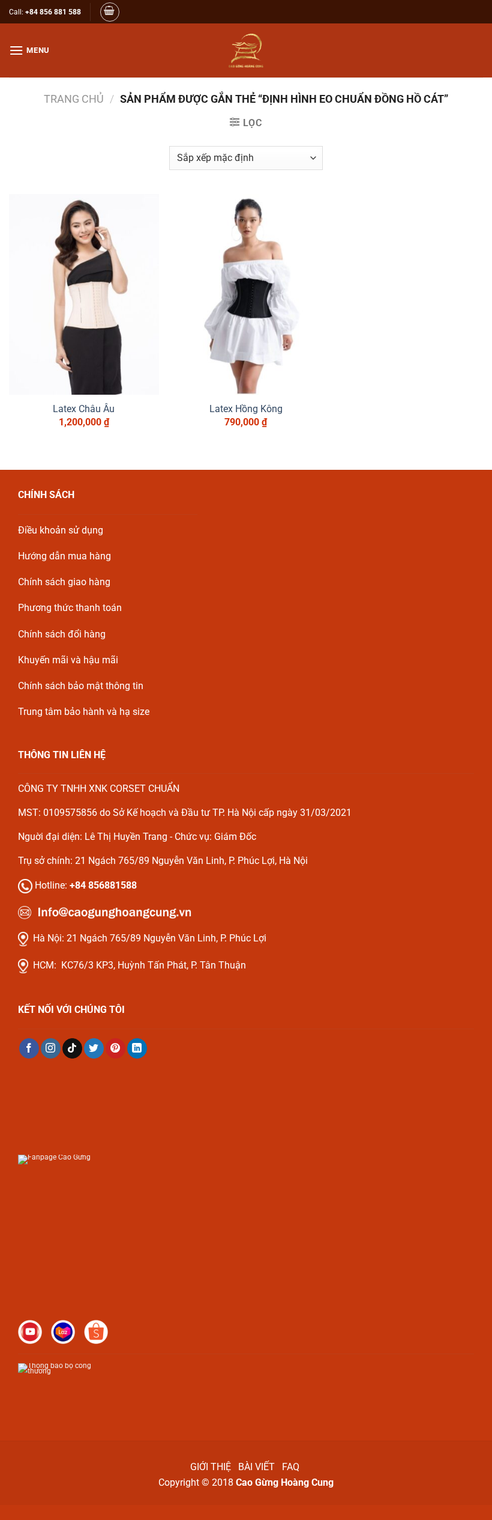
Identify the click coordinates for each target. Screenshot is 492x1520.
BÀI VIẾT (256, 1467)
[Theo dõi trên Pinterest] (115, 1048)
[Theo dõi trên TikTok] (72, 1048)
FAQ (292, 1467)
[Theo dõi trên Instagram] (51, 1048)
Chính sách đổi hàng (62, 634)
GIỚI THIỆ (210, 1467)
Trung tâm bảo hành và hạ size (83, 711)
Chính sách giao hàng (64, 582)
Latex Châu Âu (84, 409)
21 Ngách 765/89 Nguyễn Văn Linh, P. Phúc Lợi (166, 938)
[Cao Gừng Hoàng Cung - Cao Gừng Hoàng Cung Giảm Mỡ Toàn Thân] (246, 50)
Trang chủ (74, 99)
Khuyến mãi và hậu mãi (68, 660)
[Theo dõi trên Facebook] (29, 1048)
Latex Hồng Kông (246, 409)
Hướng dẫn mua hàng (64, 556)
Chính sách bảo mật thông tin (80, 686)
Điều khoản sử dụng (60, 530)
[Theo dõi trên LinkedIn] (137, 1048)
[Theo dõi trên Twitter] (94, 1048)
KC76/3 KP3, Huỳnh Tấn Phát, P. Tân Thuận (153, 965)
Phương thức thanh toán (70, 607)
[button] (109, 12)
